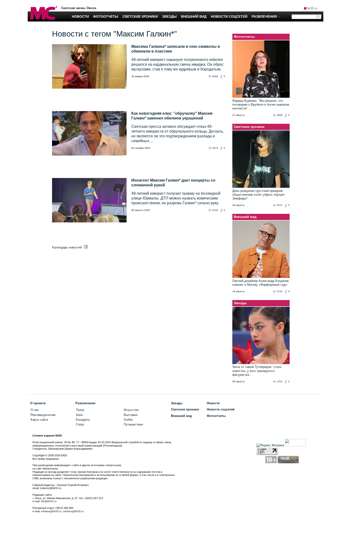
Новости (213, 403)
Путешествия (133, 424)
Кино (79, 415)
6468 (215, 76)
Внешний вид (245, 217)
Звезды (240, 303)
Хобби (128, 419)
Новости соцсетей (220, 409)
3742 (279, 291)
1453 (279, 381)
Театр (80, 410)
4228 (215, 210)
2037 (279, 205)
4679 (215, 148)
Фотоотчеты (244, 36)
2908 (279, 115)
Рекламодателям (43, 415)
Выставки (131, 415)
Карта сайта (39, 419)
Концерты (83, 419)
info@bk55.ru (48, 501)
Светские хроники (249, 127)
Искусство (131, 410)
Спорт (80, 424)
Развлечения (85, 403)
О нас (35, 410)
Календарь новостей (67, 247)
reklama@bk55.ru (51, 511)
